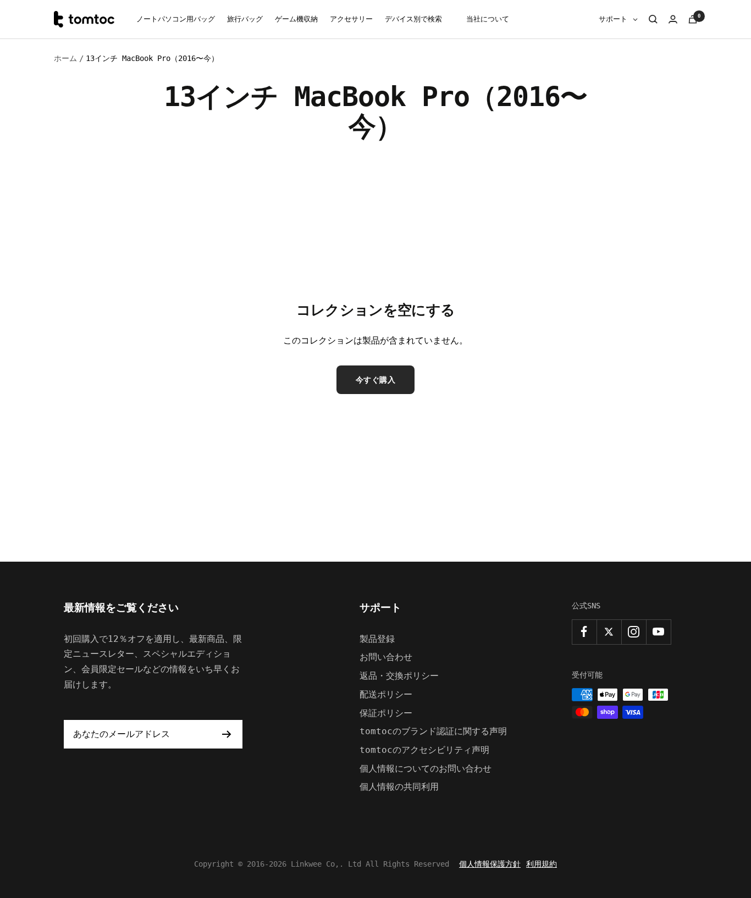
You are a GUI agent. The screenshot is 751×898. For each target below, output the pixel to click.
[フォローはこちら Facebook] (584, 631)
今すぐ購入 (376, 379)
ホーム (65, 58)
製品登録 (377, 639)
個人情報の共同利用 (399, 786)
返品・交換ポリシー (399, 675)
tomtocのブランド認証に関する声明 (433, 731)
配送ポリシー (386, 694)
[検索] (653, 19)
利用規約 (541, 864)
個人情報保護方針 (490, 864)
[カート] (692, 19)
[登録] (226, 734)
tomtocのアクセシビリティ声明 (424, 750)
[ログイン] (673, 19)
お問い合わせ (386, 657)
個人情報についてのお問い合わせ (426, 768)
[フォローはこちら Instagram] (633, 631)
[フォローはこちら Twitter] (609, 631)
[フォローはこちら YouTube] (658, 631)
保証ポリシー (386, 713)
